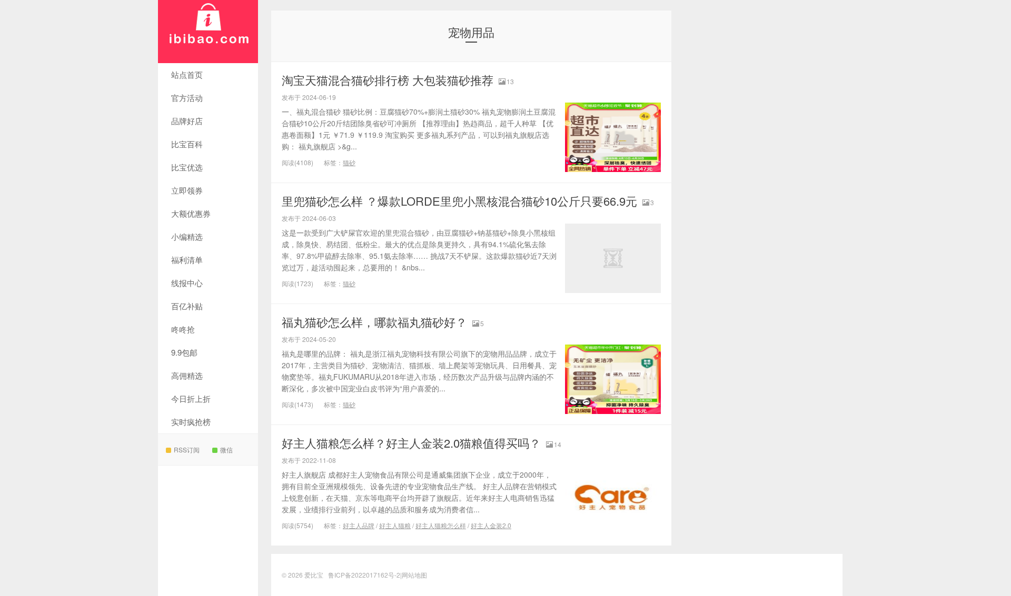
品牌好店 (187, 120)
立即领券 (187, 190)
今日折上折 (191, 398)
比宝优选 (187, 167)
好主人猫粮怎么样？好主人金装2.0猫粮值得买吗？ (411, 443)
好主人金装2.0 (491, 525)
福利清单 (187, 259)
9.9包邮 (184, 352)
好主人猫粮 (395, 525)
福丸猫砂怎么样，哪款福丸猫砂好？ (374, 322)
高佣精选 (187, 375)
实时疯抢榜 (191, 421)
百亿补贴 (187, 305)
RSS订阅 (187, 449)
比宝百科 (187, 143)
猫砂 (349, 162)
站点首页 (187, 74)
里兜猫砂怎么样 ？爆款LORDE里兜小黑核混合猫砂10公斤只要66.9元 (459, 201)
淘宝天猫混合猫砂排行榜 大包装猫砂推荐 (387, 80)
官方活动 (187, 97)
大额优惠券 (191, 213)
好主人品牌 (358, 525)
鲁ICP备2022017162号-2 (364, 574)
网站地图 (414, 574)
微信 (226, 449)
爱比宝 (208, 31)
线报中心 (187, 282)
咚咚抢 (183, 329)
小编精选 (187, 236)
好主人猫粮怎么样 (440, 525)
